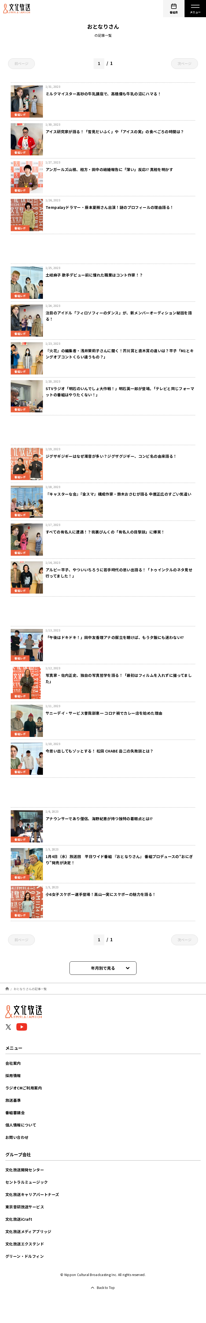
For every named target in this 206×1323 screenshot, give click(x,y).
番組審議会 (15, 1112)
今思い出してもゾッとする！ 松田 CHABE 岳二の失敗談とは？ (100, 751)
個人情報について (20, 1125)
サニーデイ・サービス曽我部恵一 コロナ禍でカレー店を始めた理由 (104, 713)
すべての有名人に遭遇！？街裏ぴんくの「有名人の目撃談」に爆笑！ (105, 532)
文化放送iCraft (18, 1219)
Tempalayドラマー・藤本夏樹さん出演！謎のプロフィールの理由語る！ (110, 207)
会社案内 (13, 1063)
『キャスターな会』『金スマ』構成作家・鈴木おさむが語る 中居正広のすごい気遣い (119, 494)
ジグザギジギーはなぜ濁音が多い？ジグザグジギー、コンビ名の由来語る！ (111, 456)
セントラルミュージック (26, 1182)
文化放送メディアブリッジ (28, 1231)
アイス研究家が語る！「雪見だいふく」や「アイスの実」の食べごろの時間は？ (115, 131)
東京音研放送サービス (24, 1206)
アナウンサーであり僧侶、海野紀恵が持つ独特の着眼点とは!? (99, 818)
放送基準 (13, 1100)
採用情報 (13, 1075)
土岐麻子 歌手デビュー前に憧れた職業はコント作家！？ (94, 275)
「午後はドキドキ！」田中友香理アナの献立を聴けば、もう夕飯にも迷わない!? (115, 637)
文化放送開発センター (24, 1169)
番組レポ (20, 114)
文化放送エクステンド (24, 1243)
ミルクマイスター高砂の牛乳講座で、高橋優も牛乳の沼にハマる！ (103, 93)
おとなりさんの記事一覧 (30, 988)
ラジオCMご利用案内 (23, 1088)
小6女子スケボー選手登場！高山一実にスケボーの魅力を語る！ (101, 894)
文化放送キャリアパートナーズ (32, 1194)
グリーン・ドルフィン (24, 1256)
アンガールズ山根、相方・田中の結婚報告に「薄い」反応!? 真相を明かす (109, 169)
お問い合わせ (16, 1137)
